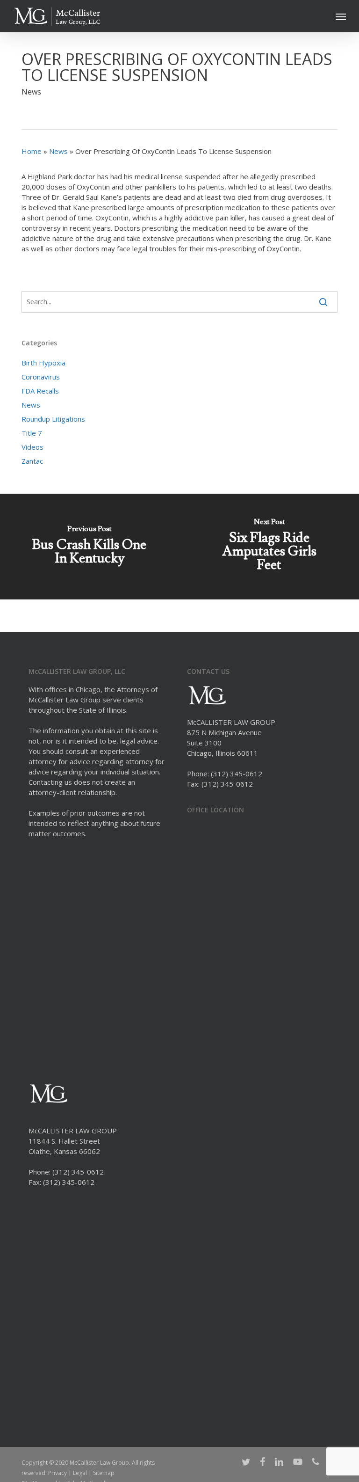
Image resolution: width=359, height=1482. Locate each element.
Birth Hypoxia (43, 362)
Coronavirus (41, 376)
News (31, 92)
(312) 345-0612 (236, 773)
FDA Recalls (40, 390)
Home (32, 151)
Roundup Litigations (53, 418)
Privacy (57, 1473)
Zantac (32, 461)
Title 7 (32, 433)
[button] (341, 16)
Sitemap (104, 1473)
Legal (80, 1473)
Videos (32, 447)
